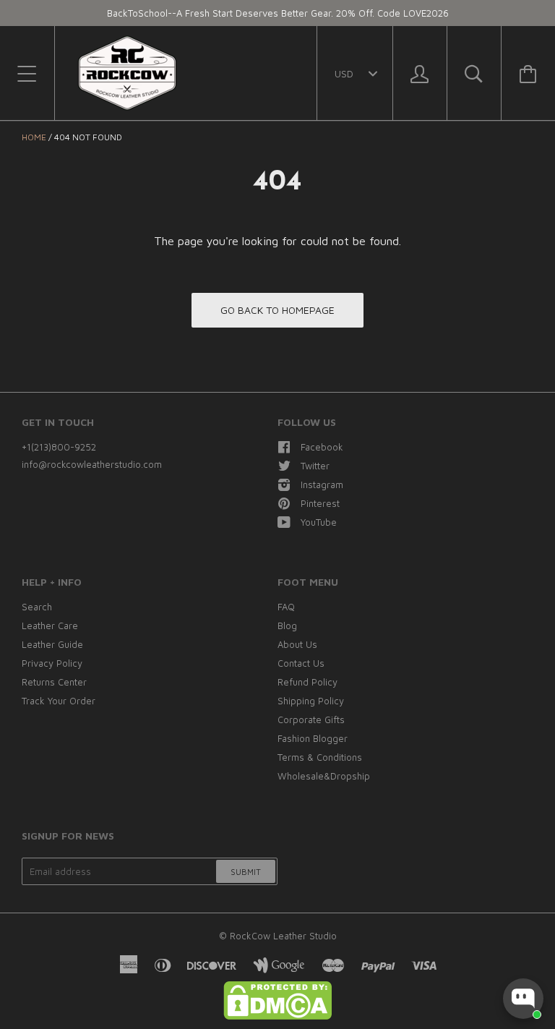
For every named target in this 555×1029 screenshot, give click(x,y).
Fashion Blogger (313, 738)
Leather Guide (52, 644)
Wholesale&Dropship (324, 776)
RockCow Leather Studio (283, 936)
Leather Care (50, 625)
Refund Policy (307, 682)
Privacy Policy (52, 663)
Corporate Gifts (311, 719)
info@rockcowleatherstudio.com (92, 464)
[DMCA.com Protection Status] (277, 1016)
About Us (297, 644)
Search (37, 606)
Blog (287, 625)
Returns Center (54, 682)
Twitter (315, 465)
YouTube (319, 522)
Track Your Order (58, 700)
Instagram (322, 484)
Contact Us (301, 663)
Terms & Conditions (320, 757)
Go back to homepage (277, 310)
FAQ (286, 606)
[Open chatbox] (523, 998)
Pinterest (320, 503)
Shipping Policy (311, 700)
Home (34, 137)
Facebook (322, 447)
